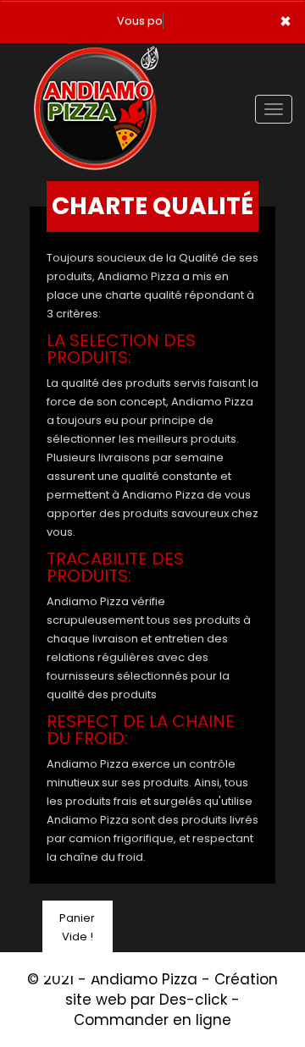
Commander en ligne (152, 1020)
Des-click (193, 999)
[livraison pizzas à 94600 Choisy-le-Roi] (96, 67)
